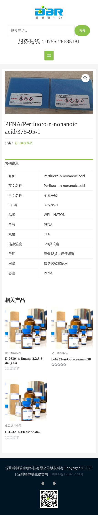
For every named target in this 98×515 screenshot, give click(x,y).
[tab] (49, 163)
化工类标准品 (23, 143)
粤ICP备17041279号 (67, 474)
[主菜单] (49, 55)
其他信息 (12, 163)
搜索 (82, 30)
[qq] (46, 483)
